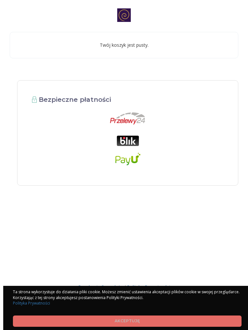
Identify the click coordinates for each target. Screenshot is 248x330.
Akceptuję (127, 320)
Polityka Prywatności (31, 303)
